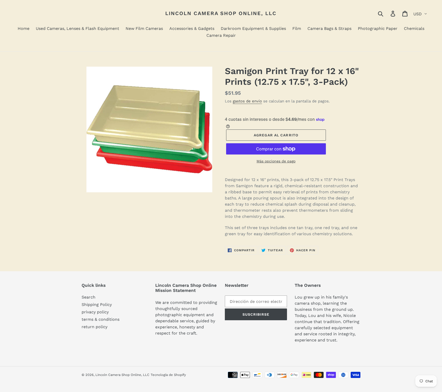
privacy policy (95, 312)
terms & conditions (100, 319)
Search (88, 297)
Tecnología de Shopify (168, 375)
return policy (94, 326)
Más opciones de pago (276, 161)
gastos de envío (247, 101)
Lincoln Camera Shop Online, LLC (221, 13)
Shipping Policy (97, 304)
